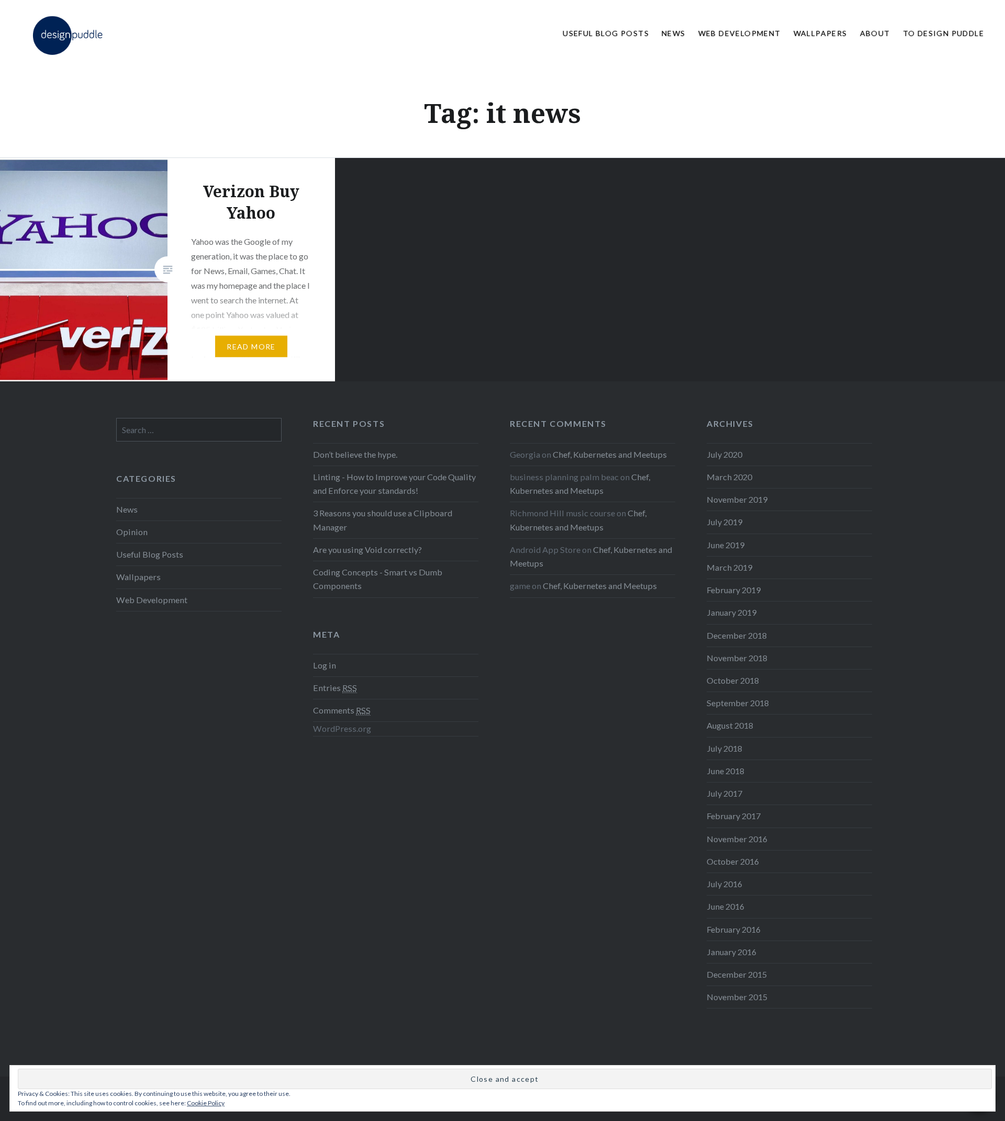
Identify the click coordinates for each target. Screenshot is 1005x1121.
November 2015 (737, 997)
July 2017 (724, 793)
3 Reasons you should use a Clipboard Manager (382, 519)
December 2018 (737, 635)
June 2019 (725, 545)
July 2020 (724, 454)
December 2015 (737, 974)
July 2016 (724, 884)
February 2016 (734, 929)
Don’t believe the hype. (355, 454)
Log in (324, 665)
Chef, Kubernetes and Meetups (610, 454)
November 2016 (737, 839)
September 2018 (738, 703)
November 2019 (737, 499)
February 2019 (734, 590)
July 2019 (724, 522)
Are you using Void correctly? (367, 549)
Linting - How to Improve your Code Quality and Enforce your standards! (394, 483)
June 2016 (725, 906)
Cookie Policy (206, 1103)
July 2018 (724, 748)
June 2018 (725, 771)
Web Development (739, 33)
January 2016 (731, 952)
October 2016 (733, 861)
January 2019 (731, 612)
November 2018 (737, 658)
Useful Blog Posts (606, 33)
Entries (335, 688)
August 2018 (730, 725)
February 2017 (734, 816)
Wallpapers (820, 33)
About (875, 33)
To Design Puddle (943, 33)
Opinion (132, 532)
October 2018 (733, 680)
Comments (342, 710)
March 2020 (729, 477)
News (674, 33)
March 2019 (729, 567)
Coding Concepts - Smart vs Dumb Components (377, 579)
